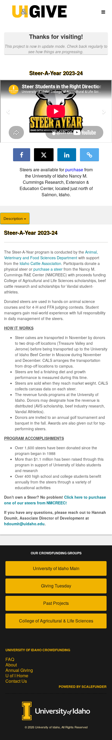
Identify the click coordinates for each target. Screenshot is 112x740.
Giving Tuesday (56, 586)
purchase (74, 169)
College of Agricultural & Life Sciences (56, 621)
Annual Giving (19, 670)
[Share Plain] (89, 154)
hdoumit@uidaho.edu (24, 523)
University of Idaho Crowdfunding (37, 649)
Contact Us (16, 681)
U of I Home (16, 675)
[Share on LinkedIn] (66, 154)
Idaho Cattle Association (40, 263)
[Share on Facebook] (21, 154)
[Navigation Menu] (103, 12)
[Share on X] (44, 154)
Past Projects (56, 603)
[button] (8, 111)
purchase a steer (48, 269)
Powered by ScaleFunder (83, 686)
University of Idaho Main (56, 568)
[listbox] (56, 112)
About (11, 665)
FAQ (9, 659)
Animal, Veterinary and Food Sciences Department (51, 254)
